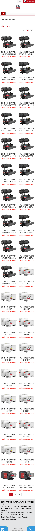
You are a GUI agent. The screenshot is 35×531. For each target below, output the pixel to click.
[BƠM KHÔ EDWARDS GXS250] (9, 432)
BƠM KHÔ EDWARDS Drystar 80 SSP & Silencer (8, 233)
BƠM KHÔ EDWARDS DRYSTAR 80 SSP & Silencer (8, 207)
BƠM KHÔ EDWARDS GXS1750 (8, 461)
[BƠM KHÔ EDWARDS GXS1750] (9, 457)
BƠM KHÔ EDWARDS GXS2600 (26, 410)
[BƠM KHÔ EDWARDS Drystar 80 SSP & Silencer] (9, 228)
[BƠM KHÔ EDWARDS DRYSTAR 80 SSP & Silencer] (9, 202)
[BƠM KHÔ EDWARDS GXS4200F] (26, 279)
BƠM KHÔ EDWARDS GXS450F (26, 359)
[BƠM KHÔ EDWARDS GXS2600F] (26, 304)
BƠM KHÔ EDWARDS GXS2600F (26, 308)
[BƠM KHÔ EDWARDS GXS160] (26, 432)
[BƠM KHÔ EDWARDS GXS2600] (26, 406)
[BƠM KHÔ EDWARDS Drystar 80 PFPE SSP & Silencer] (26, 126)
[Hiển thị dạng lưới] (27, 30)
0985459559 (30, 1)
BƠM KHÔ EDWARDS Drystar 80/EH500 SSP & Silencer (8, 54)
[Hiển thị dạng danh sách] (31, 30)
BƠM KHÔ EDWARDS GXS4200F (26, 282)
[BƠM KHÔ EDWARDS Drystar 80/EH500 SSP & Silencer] (9, 49)
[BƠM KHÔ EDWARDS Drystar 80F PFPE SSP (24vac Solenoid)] (9, 100)
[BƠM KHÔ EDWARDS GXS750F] (9, 304)
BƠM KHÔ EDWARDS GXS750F (8, 308)
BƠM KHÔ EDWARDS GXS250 (8, 435)
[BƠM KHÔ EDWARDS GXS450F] (26, 355)
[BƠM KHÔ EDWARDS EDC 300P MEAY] (9, 483)
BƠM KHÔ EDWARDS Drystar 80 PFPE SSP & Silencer (26, 131)
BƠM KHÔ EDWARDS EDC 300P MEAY (8, 486)
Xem (24, 31)
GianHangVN (21, 530)
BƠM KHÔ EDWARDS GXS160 (26, 435)
